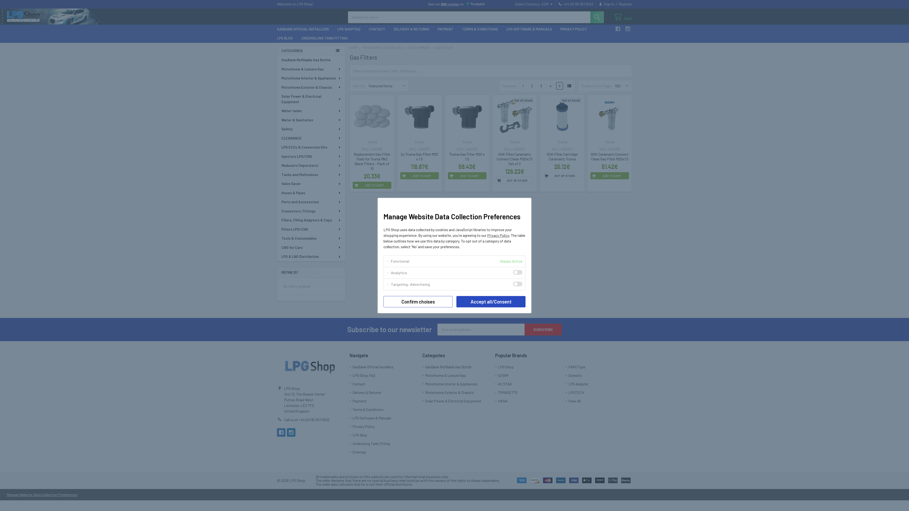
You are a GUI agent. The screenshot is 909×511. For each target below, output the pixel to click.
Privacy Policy (498, 235)
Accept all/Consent (491, 301)
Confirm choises (418, 301)
